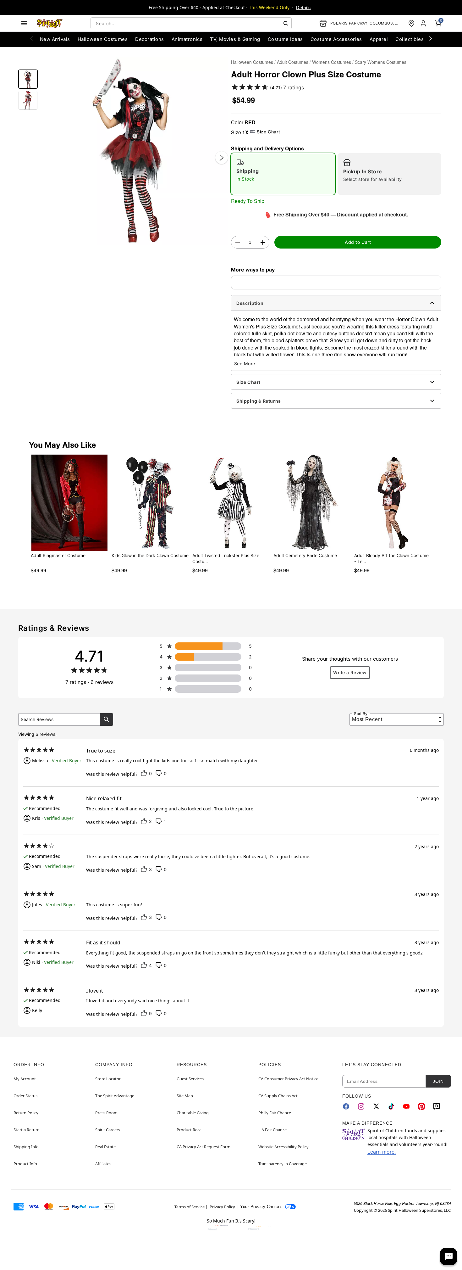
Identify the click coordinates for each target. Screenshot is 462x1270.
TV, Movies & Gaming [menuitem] (235, 39)
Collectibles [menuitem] (409, 39)
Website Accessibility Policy (283, 1147)
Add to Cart (358, 242)
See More (244, 363)
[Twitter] (376, 1106)
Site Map (185, 1096)
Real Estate (105, 1147)
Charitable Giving (193, 1113)
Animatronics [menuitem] (187, 39)
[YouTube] (406, 1106)
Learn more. (381, 1152)
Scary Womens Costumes (380, 62)
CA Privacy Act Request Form (203, 1147)
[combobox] (191, 23)
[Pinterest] (421, 1106)
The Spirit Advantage (114, 1096)
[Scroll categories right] (430, 38)
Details (303, 7)
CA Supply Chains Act (278, 1096)
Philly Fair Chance (274, 1113)
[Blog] (436, 1106)
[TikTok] (391, 1106)
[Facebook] (346, 1106)
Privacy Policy (222, 1207)
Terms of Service (189, 1207)
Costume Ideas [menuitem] (285, 39)
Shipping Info (26, 1147)
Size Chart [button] (268, 131)
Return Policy (26, 1113)
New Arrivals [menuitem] (55, 39)
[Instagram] (361, 1106)
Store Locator (108, 1079)
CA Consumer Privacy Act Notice (288, 1079)
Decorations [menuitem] (149, 39)
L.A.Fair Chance (272, 1130)
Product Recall (190, 1130)
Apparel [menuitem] (379, 39)
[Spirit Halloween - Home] (49, 23)
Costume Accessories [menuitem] (336, 39)
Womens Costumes (331, 62)
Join (438, 1081)
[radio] (283, 174)
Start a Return (27, 1130)
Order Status (25, 1096)
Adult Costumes (292, 62)
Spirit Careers (107, 1130)
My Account (25, 1079)
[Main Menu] (24, 23)
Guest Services (190, 1079)
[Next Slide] (221, 157)
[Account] (424, 23)
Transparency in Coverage (282, 1163)
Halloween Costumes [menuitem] (103, 39)
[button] (134, 151)
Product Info (25, 1163)
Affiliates (103, 1163)
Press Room (106, 1113)
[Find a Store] (411, 23)
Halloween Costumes (252, 62)
